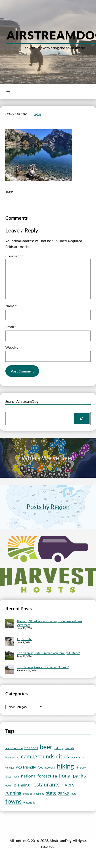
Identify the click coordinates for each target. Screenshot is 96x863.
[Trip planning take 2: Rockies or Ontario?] (9, 670)
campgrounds (37, 756)
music (16, 776)
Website (11, 347)
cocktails (77, 757)
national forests (36, 775)
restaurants (45, 784)
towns (13, 801)
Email (10, 326)
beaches (31, 747)
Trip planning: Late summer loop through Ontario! (48, 653)
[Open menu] (8, 91)
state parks (57, 792)
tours (73, 793)
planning (21, 785)
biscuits (69, 748)
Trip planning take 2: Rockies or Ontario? (43, 667)
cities (62, 756)
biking (58, 748)
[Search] (82, 418)
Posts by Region (48, 506)
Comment (14, 256)
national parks (69, 775)
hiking (65, 766)
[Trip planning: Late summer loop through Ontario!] (9, 656)
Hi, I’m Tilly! (24, 639)
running (13, 792)
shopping (39, 793)
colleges (9, 767)
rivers (67, 785)
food (40, 767)
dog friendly (26, 767)
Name (11, 306)
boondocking (12, 757)
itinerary (81, 767)
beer (46, 747)
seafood (28, 793)
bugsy (37, 114)
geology (50, 767)
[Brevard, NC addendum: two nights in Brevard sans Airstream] (9, 624)
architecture (14, 748)
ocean (9, 785)
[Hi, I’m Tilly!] (9, 642)
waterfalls (29, 802)
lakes (8, 776)
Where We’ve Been (48, 458)
